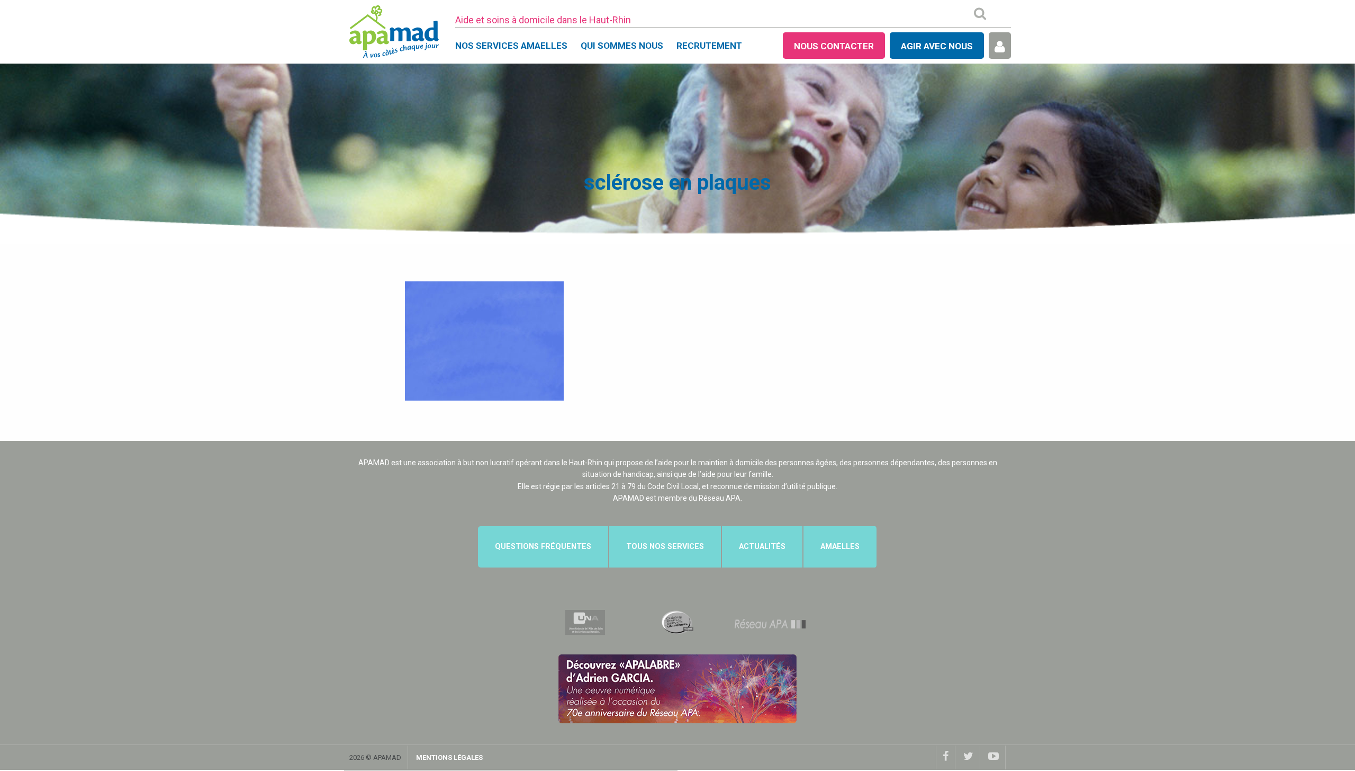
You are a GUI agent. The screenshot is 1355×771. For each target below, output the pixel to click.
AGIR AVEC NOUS (937, 46)
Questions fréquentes (543, 546)
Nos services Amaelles (511, 45)
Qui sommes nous (622, 45)
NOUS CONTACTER (834, 46)
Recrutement (709, 45)
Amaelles (840, 546)
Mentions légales (449, 757)
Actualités (762, 546)
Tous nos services (665, 546)
